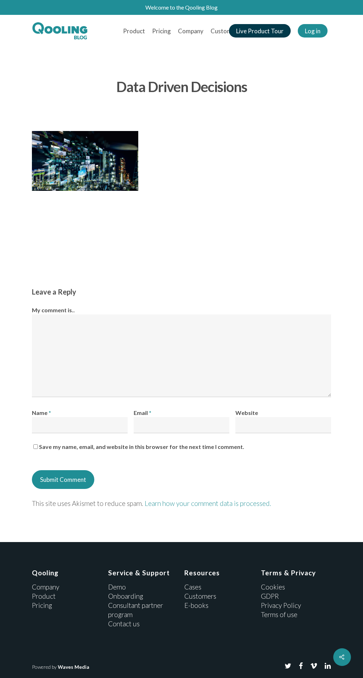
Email (142, 412)
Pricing (161, 31)
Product (134, 31)
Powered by (60, 667)
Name (41, 412)
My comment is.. (53, 310)
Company (190, 31)
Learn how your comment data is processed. (208, 503)
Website (246, 412)
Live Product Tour (260, 31)
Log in (312, 31)
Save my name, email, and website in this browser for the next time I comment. (141, 446)
